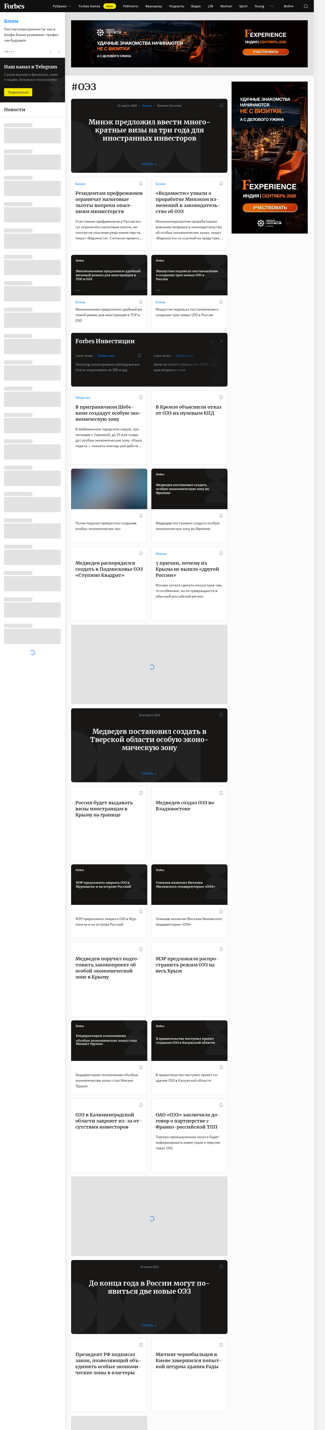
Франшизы (153, 6)
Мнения (161, 553)
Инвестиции (106, 355)
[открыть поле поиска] (306, 6)
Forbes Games (96, 6)
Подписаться (290, 1356)
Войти (289, 6)
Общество (82, 397)
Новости (81, 1296)
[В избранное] (221, 105)
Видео (196, 6)
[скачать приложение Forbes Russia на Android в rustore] (224, 1416)
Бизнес (147, 105)
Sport (243, 6)
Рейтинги (130, 6)
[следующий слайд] (221, 341)
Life (210, 6)
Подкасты (176, 6)
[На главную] (14, 6)
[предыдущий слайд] (213, 341)
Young (259, 6)
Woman (226, 6)
